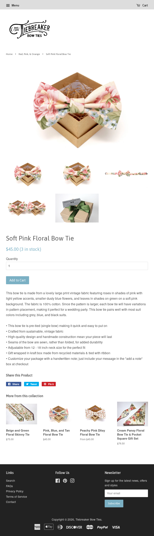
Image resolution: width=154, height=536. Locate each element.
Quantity (12, 258)
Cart (145, 5)
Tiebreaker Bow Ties (88, 519)
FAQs (9, 486)
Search (10, 480)
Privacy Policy (14, 491)
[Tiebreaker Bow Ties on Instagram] (72, 481)
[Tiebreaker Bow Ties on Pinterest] (65, 481)
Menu (15, 5)
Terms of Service (16, 497)
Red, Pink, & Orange (29, 54)
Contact (11, 502)
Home (9, 54)
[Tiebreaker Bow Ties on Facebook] (57, 481)
